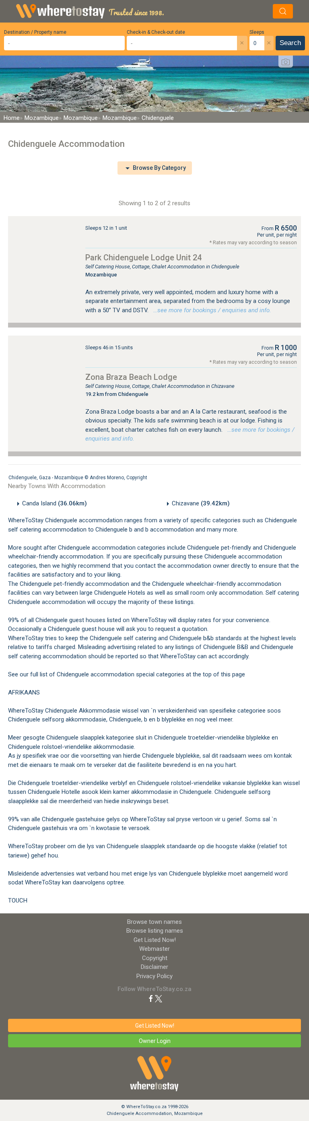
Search (290, 43)
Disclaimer (154, 967)
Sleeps (256, 32)
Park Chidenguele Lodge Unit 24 (143, 257)
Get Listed (155, 940)
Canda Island (54, 503)
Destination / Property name (35, 32)
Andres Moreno (107, 477)
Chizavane (201, 503)
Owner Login (155, 1041)
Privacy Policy (154, 976)
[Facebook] (151, 998)
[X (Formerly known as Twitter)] (158, 998)
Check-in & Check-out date (156, 32)
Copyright (136, 477)
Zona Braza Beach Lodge (131, 377)
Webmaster (154, 948)
